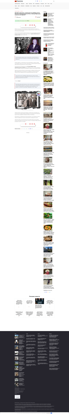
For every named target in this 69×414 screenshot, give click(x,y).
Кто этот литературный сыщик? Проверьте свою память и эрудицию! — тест (42, 339)
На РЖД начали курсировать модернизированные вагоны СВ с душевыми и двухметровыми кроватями (22, 342)
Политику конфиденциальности (27, 404)
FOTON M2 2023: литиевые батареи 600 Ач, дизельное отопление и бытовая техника (21, 379)
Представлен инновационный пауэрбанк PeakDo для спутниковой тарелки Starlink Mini (48, 31)
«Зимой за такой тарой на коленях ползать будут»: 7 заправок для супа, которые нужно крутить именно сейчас (48, 210)
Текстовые (42, 3)
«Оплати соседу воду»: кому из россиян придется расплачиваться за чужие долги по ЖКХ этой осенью (48, 188)
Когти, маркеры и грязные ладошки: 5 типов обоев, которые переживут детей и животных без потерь (48, 143)
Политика (30, 3)
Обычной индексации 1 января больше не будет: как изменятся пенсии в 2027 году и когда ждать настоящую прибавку (48, 131)
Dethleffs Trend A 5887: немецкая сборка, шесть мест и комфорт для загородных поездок (22, 363)
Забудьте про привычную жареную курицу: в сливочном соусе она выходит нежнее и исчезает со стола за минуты (48, 232)
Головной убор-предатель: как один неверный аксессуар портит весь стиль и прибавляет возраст (48, 255)
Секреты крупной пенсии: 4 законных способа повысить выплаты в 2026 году (48, 276)
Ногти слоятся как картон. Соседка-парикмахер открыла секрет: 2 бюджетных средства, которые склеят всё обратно (48, 165)
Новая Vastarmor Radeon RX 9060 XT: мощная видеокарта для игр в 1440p (48, 27)
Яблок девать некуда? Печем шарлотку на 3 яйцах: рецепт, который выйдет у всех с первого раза (48, 243)
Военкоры (22, 3)
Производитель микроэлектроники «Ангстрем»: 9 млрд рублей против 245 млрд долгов (48, 34)
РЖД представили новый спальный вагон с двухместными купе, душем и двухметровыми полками (22, 374)
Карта (27, 3)
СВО (33, 3)
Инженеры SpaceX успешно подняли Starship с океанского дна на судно (48, 37)
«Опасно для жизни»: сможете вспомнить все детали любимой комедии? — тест (19, 302)
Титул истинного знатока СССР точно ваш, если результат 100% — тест (31, 358)
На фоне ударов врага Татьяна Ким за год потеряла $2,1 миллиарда (51, 44)
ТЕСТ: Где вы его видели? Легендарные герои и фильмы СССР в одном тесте (43, 336)
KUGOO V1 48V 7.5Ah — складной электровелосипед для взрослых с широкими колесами (22, 336)
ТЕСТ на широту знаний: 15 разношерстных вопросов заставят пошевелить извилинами (42, 357)
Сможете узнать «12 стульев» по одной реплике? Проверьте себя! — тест (19, 314)
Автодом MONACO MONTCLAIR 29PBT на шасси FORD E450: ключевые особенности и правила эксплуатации (22, 347)
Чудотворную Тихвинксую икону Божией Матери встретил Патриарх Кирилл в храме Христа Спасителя (50, 59)
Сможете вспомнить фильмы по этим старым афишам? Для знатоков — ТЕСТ (43, 364)
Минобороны (37, 3)
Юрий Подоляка (17, 3)
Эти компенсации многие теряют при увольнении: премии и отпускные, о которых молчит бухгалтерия (48, 199)
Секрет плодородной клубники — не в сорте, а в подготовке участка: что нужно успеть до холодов (48, 177)
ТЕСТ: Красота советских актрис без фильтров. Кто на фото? (43, 348)
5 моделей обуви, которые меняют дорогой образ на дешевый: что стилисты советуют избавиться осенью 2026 (48, 96)
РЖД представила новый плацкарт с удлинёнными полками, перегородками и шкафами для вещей (22, 358)
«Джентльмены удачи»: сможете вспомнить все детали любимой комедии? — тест (40, 314)
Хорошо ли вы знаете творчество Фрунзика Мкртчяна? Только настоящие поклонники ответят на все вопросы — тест (31, 361)
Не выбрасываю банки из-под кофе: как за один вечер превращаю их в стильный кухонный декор (48, 154)
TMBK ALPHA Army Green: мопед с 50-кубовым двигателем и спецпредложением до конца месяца (22, 353)
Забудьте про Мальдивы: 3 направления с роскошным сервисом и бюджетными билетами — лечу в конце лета (48, 108)
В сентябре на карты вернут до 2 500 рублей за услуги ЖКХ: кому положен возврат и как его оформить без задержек (48, 73)
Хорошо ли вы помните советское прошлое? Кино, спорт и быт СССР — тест (49, 302)
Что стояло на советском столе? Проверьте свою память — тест (29, 302)
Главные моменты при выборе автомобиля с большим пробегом (21, 384)
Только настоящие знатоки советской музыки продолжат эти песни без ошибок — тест (49, 314)
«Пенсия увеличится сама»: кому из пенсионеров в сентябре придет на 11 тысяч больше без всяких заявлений (48, 287)
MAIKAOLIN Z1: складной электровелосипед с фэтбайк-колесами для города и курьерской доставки (22, 368)
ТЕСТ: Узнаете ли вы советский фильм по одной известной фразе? (42, 354)
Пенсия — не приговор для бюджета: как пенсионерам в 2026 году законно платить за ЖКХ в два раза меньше (48, 266)
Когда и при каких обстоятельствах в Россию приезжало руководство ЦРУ (38, 306)
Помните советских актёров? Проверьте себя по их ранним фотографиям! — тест (29, 314)
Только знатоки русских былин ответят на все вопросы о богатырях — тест (42, 345)
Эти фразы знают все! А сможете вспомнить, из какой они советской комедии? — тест (31, 365)
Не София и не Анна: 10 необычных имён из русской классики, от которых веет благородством (48, 120)
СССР (45, 3)
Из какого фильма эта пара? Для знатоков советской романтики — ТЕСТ (42, 360)
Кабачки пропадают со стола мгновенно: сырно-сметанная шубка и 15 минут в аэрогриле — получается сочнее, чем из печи (48, 85)
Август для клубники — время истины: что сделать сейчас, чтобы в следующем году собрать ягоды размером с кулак (48, 221)
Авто (51, 3)
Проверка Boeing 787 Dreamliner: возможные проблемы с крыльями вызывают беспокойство (48, 41)
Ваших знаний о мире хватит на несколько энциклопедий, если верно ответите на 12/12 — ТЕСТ (42, 342)
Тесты (48, 3)
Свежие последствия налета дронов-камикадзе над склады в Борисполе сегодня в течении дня (51, 15)
